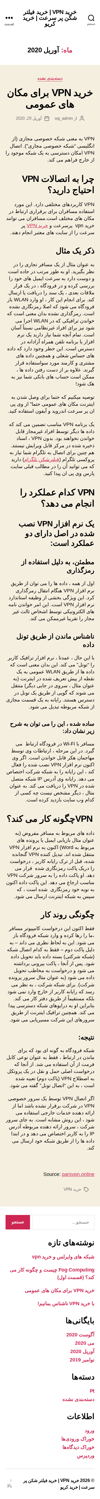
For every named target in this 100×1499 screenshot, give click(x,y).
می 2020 (84, 1343)
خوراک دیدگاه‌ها (78, 1447)
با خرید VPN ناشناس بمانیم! (66, 1303)
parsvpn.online (78, 1174)
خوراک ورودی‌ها (77, 1439)
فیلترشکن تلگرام (41, 459)
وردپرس (85, 1455)
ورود (89, 1430)
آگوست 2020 (80, 1334)
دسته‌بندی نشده (50, 78)
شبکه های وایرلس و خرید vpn (63, 1257)
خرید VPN (37, 225)
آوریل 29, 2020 (29, 118)
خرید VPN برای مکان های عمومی (50, 98)
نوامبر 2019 (82, 1360)
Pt (92, 1391)
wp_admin (64, 118)
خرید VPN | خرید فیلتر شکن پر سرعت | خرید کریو (50, 17)
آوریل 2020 (82, 1351)
